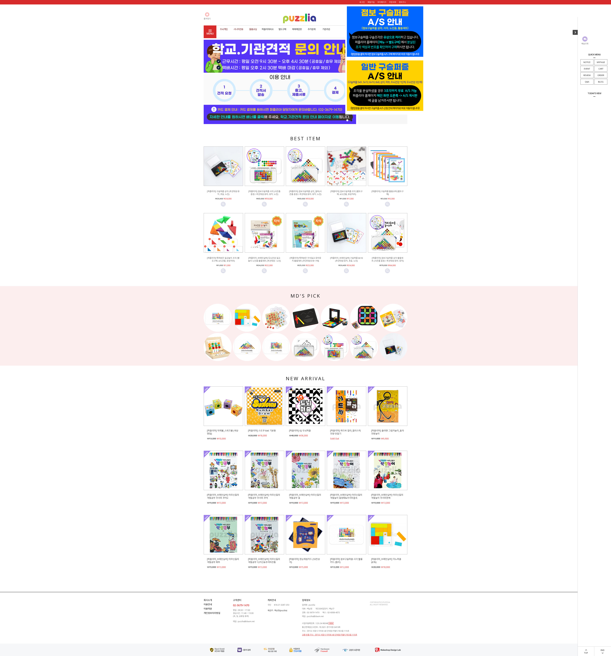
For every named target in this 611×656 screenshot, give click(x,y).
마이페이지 (381, 2)
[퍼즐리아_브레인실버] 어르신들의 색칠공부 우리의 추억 (264, 496)
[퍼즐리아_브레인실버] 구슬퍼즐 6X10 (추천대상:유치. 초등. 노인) (346, 259)
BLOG (601, 81)
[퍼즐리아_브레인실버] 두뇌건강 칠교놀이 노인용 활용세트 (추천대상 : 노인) (264, 259)
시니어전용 (238, 29)
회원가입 (371, 2)
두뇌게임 (224, 29)
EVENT (587, 68)
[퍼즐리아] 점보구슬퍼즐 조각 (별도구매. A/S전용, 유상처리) (346, 193)
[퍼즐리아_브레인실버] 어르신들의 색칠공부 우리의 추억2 (223, 496)
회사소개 (208, 600)
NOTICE (586, 62)
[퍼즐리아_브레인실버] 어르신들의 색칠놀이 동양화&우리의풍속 (346, 496)
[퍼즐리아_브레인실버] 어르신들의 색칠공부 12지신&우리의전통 (264, 561)
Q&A (587, 81)
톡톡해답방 (297, 29)
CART (600, 68)
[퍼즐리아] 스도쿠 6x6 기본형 (262, 430)
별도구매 (282, 29)
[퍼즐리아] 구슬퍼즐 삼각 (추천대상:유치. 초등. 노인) (223, 193)
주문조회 (392, 2)
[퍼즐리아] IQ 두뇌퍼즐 (300, 430)
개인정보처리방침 (212, 612)
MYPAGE (601, 62)
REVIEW (587, 75)
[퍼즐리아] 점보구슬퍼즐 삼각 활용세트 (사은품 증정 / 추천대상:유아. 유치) (388, 259)
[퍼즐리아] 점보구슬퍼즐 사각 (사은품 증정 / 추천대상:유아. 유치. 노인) (264, 193)
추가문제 (311, 29)
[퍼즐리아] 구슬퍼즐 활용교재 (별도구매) (388, 193)
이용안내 (208, 604)
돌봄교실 (253, 29)
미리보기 (223, 204)
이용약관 (208, 608)
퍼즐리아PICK (268, 29)
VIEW (331, 623)
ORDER (600, 75)
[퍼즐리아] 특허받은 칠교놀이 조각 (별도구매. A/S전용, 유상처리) (223, 259)
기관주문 (326, 29)
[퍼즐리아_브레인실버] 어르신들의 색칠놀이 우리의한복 (387, 496)
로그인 (362, 2)
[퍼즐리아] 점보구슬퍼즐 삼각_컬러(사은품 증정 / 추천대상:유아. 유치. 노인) (305, 193)
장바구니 (402, 2)
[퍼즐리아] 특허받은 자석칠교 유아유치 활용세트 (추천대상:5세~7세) (305, 259)
